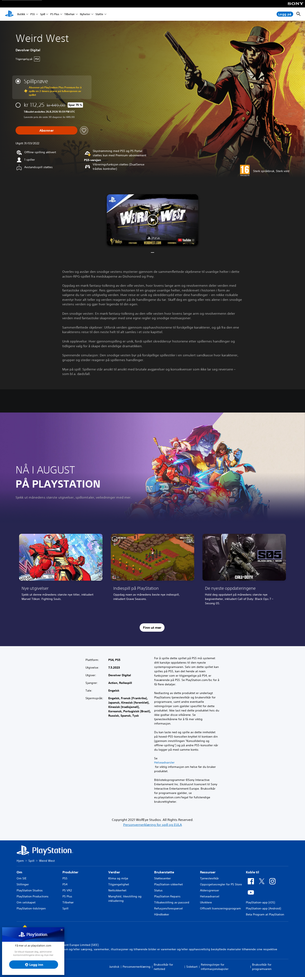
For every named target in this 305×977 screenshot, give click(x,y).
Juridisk (114, 967)
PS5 (32, 14)
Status (158, 890)
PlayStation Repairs (167, 896)
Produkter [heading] (70, 872)
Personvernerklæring (136, 967)
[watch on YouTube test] (186, 240)
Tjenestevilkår (209, 878)
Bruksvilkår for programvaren (261, 967)
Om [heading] (19, 872)
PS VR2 (67, 890)
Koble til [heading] (252, 872)
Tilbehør (69, 14)
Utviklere (206, 902)
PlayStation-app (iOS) (260, 902)
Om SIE (22, 878)
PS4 (64, 884)
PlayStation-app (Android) (263, 908)
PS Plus (54, 14)
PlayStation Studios (30, 890)
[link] (61, 570)
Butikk (21, 14)
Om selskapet (26, 902)
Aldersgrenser (209, 890)
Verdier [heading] (114, 872)
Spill (42, 14)
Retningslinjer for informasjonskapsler (214, 967)
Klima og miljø (118, 878)
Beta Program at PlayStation (265, 914)
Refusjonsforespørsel (168, 908)
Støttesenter (162, 878)
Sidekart (192, 967)
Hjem (20, 861)
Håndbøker (161, 914)
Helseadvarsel (209, 896)
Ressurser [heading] (207, 872)
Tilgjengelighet (118, 884)
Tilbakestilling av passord (171, 902)
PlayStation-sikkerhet (168, 884)
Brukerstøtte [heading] (164, 872)
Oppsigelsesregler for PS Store (221, 884)
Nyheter (85, 14)
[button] (152, 220)
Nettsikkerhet (117, 890)
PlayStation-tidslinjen (31, 908)
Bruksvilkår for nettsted (163, 967)
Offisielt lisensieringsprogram (220, 908)
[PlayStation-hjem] (9, 14)
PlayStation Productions (33, 896)
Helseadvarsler (164, 762)
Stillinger (23, 884)
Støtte (99, 14)
